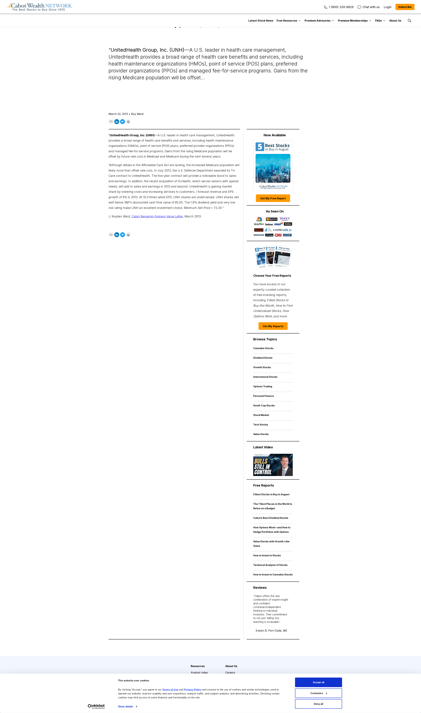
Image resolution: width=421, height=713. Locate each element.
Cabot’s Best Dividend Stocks (270, 517)
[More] (299, 20)
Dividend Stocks (262, 357)
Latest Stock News (260, 20)
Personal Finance (263, 396)
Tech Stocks (260, 424)
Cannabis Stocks (263, 348)
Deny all (318, 703)
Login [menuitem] (387, 7)
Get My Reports (273, 326)
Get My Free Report (273, 198)
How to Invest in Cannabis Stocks (273, 574)
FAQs (378, 20)
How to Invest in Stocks (267, 555)
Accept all (318, 682)
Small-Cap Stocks (264, 405)
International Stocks (265, 376)
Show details (125, 706)
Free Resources (287, 20)
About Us (395, 20)
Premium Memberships (353, 20)
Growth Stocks (262, 367)
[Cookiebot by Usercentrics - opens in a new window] (96, 706)
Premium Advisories (318, 20)
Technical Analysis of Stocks (270, 565)
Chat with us (371, 7)
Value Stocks (261, 434)
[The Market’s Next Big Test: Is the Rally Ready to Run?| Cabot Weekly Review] (273, 465)
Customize (316, 693)
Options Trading (262, 386)
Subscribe (405, 7)
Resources (198, 666)
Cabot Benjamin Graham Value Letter (157, 216)
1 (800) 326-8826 (341, 7)
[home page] (39, 7)
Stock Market (261, 415)
